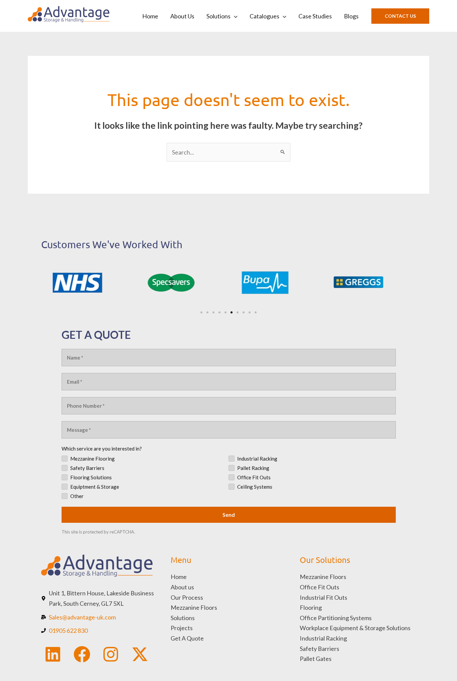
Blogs (351, 16)
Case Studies (315, 16)
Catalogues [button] (264, 16)
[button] (234, 16)
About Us (182, 16)
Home (150, 16)
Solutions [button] (218, 16)
